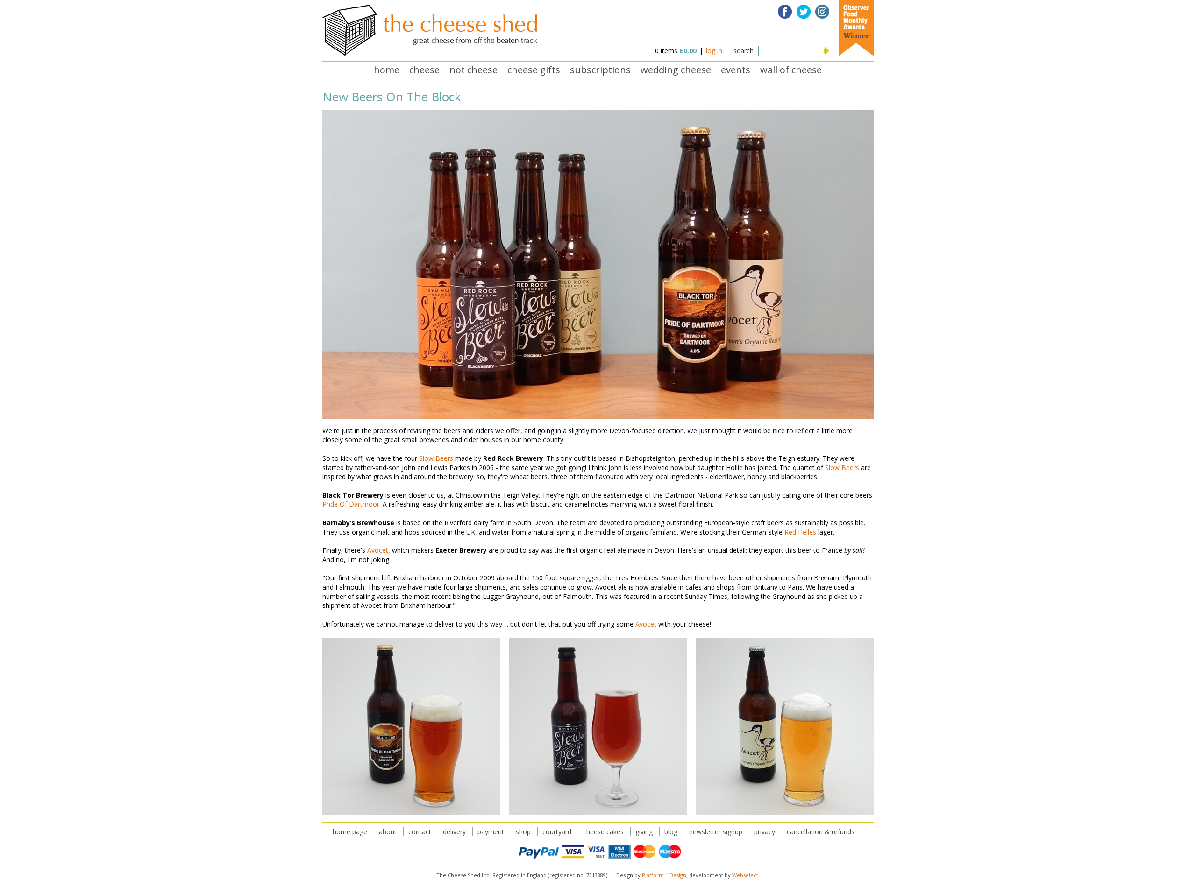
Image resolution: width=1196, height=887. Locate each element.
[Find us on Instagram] (822, 12)
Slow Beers (436, 458)
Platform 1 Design (664, 875)
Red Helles (800, 532)
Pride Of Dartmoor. (351, 504)
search (743, 50)
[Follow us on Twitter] (804, 12)
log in (714, 50)
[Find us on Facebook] (785, 12)
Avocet (377, 550)
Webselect (745, 875)
